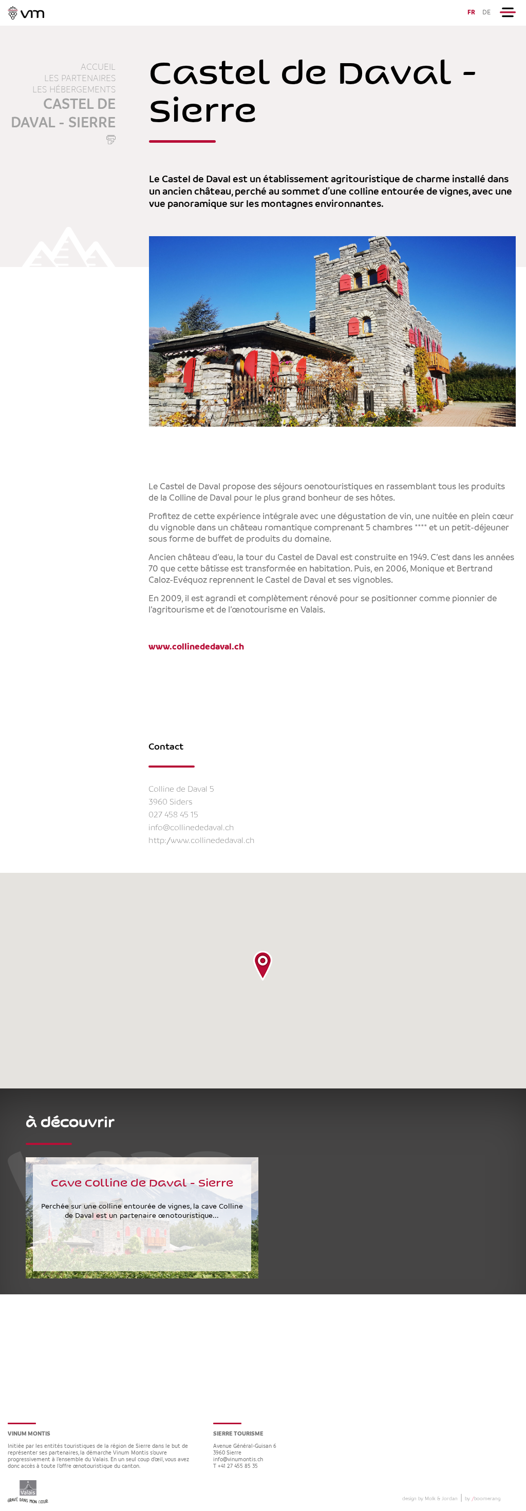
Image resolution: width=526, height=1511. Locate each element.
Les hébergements (74, 89)
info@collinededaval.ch (191, 828)
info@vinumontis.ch (238, 1460)
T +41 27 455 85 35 (235, 1466)
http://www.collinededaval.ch (201, 840)
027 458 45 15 (173, 815)
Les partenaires (80, 78)
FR (471, 12)
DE (486, 12)
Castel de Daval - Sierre (63, 114)
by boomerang (482, 1498)
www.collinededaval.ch (196, 647)
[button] (262, 966)
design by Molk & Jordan (430, 1498)
